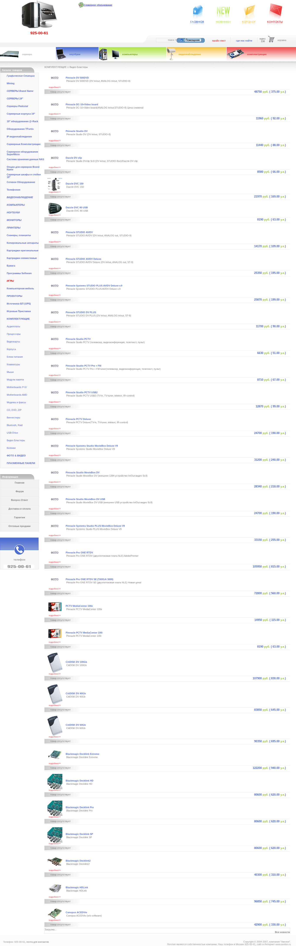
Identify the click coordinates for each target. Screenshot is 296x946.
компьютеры (130, 54)
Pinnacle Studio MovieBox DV (82, 472)
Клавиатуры (13, 364)
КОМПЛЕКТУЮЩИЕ (18, 319)
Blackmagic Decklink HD (79, 780)
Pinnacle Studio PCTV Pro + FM (83, 365)
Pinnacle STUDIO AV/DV (79, 232)
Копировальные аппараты (23, 243)
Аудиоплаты (13, 326)
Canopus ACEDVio (76, 912)
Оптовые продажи (19, 526)
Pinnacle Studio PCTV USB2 (82, 392)
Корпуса (11, 349)
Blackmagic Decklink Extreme (82, 754)
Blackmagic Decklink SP (79, 834)
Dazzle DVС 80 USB (77, 207)
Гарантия (19, 517)
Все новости (282, 932)
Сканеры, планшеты (19, 235)
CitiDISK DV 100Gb (76, 662)
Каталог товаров (12, 70)
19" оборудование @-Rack (22, 121)
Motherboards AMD (17, 394)
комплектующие (257, 54)
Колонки (11, 448)
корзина (282, 40)
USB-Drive (12, 432)
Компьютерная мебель (20, 288)
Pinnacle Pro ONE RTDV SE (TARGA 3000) (89, 579)
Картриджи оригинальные (22, 250)
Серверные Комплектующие (24, 144)
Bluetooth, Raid (15, 425)
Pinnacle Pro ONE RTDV (79, 552)
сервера (27, 54)
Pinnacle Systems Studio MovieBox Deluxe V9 (92, 445)
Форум (20, 491)
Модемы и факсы (16, 402)
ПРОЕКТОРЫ (14, 296)
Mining (11, 83)
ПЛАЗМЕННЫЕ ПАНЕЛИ (21, 463)
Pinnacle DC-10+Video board (82, 104)
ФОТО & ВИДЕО (16, 455)
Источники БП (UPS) (19, 303)
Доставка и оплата (19, 508)
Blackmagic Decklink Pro (80, 807)
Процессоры (14, 334)
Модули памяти (15, 379)
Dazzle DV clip (74, 157)
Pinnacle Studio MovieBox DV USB (85, 499)
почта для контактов (37, 942)
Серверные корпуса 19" (21, 113)
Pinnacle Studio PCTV (78, 339)
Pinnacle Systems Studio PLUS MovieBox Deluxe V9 (95, 526)
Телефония (13, 189)
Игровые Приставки (19, 311)
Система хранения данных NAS (25, 159)
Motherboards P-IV (17, 387)
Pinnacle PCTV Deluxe (78, 419)
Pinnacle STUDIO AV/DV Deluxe (83, 259)
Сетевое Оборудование (21, 182)
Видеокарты (13, 341)
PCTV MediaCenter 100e (79, 606)
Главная (19, 482)
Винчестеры (13, 417)
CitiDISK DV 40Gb (76, 693)
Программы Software (19, 273)
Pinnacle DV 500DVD (77, 77)
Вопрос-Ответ (19, 500)
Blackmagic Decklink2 (78, 860)
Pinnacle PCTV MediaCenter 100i (84, 632)
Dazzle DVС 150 (74, 183)
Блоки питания (15, 356)
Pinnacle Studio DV (77, 131)
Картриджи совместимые (22, 258)
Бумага (11, 265)
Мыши (10, 372)
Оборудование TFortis (20, 129)
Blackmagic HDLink (77, 887)
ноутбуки (74, 54)
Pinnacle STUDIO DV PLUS (81, 312)
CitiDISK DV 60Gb (76, 725)
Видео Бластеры (16, 440)
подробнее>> (55, 87)
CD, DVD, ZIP (14, 410)
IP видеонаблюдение (19, 136)
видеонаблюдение (190, 54)
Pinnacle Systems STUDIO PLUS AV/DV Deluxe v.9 (94, 285)
